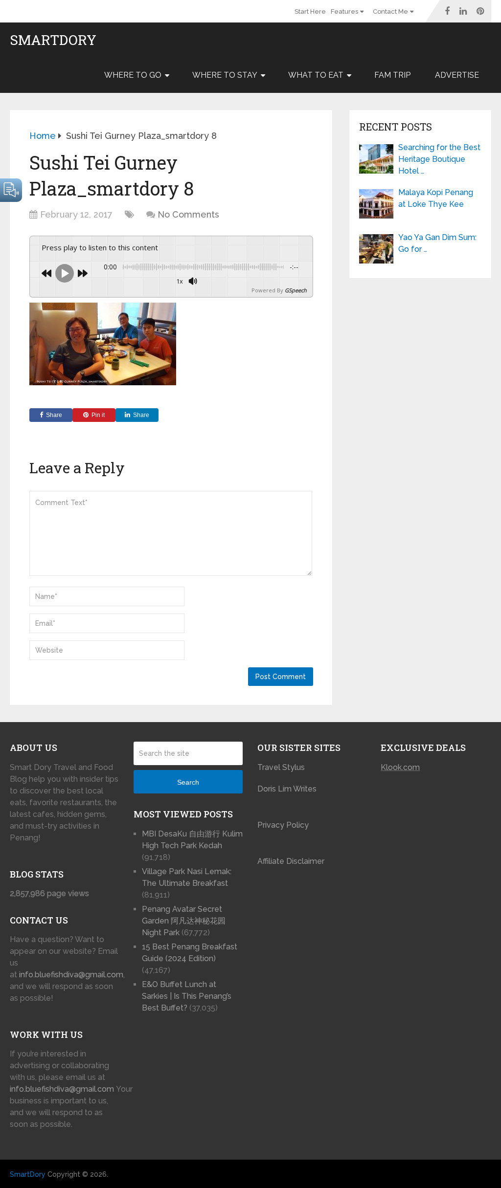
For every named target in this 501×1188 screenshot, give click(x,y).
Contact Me (390, 11)
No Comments (188, 214)
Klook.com (400, 767)
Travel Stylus (281, 767)
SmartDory (53, 40)
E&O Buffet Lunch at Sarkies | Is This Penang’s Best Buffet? (186, 996)
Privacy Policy (283, 825)
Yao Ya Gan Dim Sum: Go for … (437, 243)
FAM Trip (392, 75)
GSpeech (296, 290)
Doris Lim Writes (288, 788)
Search (188, 782)
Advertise (457, 75)
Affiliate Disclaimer (290, 861)
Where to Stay (224, 75)
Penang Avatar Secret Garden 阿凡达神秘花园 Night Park (184, 920)
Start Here (310, 11)
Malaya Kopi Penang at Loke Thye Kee (435, 198)
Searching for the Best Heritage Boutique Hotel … (439, 159)
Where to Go (132, 75)
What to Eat (315, 75)
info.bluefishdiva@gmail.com (71, 974)
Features (344, 11)
